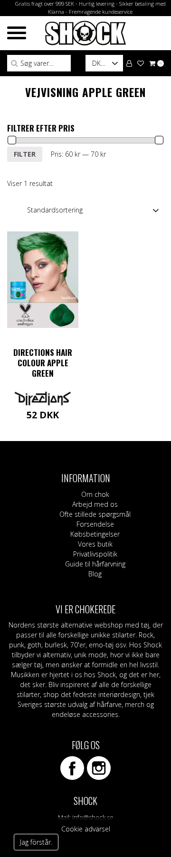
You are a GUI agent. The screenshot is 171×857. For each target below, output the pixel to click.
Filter (25, 154)
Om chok (95, 494)
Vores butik (95, 543)
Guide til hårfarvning (95, 563)
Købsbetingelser (95, 534)
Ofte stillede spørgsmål (95, 514)
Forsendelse (95, 524)
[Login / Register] (129, 62)
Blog (95, 573)
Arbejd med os (95, 504)
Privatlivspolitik (95, 553)
